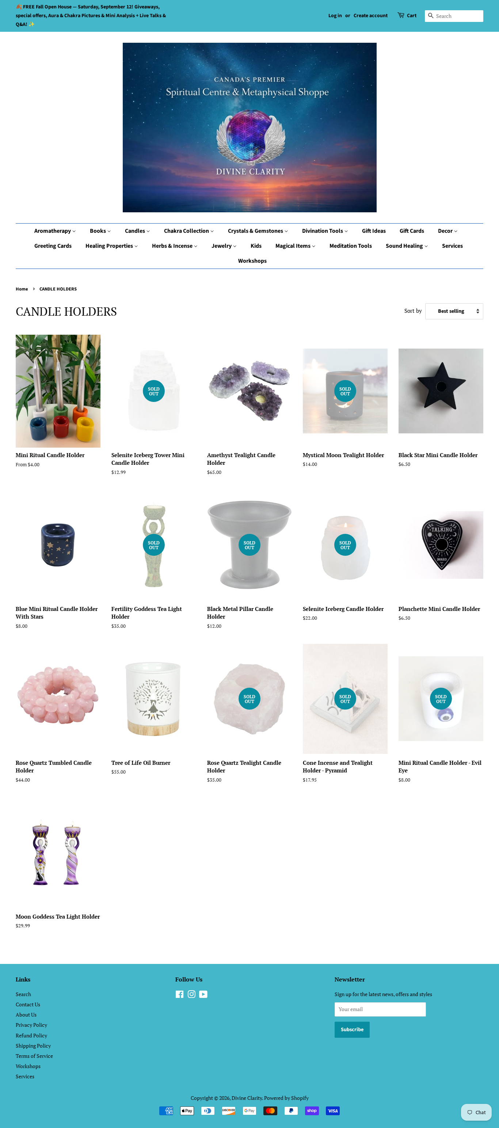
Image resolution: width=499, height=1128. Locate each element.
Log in (335, 15)
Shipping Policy (33, 1045)
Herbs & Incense (173, 246)
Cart (411, 15)
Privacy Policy (31, 1024)
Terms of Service (34, 1055)
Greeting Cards (53, 246)
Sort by (413, 310)
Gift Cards (412, 231)
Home (22, 289)
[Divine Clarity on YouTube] (203, 995)
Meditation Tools (351, 246)
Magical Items (293, 246)
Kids (256, 246)
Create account (371, 15)
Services (452, 246)
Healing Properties (109, 246)
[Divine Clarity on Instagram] (191, 995)
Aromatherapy (53, 231)
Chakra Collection (187, 231)
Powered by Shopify (286, 1097)
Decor (446, 231)
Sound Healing (405, 246)
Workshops (252, 261)
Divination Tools (323, 231)
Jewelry (222, 246)
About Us (26, 1014)
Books (98, 231)
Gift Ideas (374, 231)
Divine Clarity (247, 1097)
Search (23, 994)
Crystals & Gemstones (256, 231)
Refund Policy (31, 1035)
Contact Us (28, 1004)
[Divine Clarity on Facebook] (179, 995)
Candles (135, 231)
